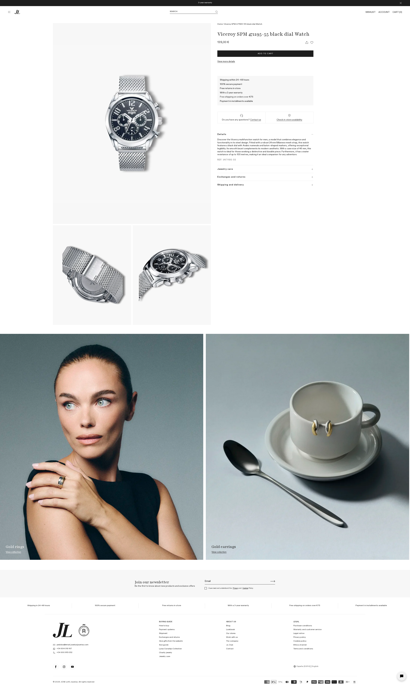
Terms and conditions (303, 649)
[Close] (400, 3)
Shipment (163, 633)
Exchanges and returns (169, 637)
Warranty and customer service (307, 630)
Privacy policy (299, 637)
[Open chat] (401, 676)
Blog (228, 626)
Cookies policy (300, 641)
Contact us (255, 120)
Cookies (245, 588)
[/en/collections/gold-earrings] (307, 447)
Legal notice (298, 633)
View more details (226, 62)
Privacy (235, 588)
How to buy (164, 626)
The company (232, 641)
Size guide (163, 645)
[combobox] (302, 666)
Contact (230, 649)
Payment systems (167, 630)
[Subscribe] (272, 581)
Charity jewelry (165, 653)
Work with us (232, 637)
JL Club (229, 645)
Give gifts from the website (171, 641)
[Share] (306, 42)
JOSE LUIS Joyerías (69, 682)
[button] (11, 12)
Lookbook (230, 630)
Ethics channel (300, 645)
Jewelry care (164, 656)
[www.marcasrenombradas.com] (84, 630)
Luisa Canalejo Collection (170, 649)
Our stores (230, 633)
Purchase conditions (302, 626)
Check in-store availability (289, 120)
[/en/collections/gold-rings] (101, 447)
